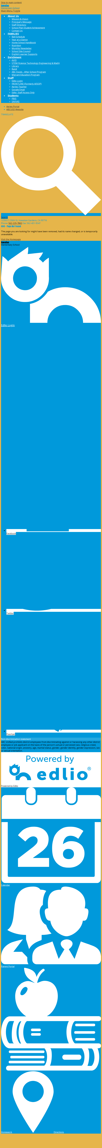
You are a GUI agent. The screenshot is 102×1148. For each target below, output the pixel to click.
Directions (59, 1132)
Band (14, 69)
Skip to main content (11, 2)
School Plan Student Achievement (28, 27)
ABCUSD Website (15, 109)
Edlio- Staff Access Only (23, 92)
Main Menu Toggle (10, 10)
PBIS (14, 98)
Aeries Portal (12, 106)
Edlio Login (17, 80)
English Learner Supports (24, 54)
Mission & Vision (20, 19)
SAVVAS (15, 101)
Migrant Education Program (26, 74)
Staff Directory (19, 24)
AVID (14, 60)
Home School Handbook (24, 42)
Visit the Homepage (11, 239)
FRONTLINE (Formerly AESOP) (27, 83)
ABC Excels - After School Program (29, 71)
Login (8, 325)
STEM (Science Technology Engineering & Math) (36, 63)
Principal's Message (21, 21)
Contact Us (17, 30)
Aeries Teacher (19, 86)
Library (15, 66)
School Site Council (21, 51)
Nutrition (16, 45)
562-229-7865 (15, 223)
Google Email (18, 89)
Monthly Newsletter (22, 48)
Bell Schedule (18, 36)
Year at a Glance (20, 39)
